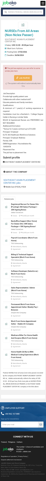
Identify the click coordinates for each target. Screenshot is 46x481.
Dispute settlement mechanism (11, 460)
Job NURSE (24, 78)
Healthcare (15, 135)
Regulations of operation (9, 456)
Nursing (13, 117)
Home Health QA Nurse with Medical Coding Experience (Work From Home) (25, 354)
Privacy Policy (22, 456)
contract (21, 129)
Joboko (9, 3)
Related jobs (9, 199)
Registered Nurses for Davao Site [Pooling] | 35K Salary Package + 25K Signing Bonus (25, 207)
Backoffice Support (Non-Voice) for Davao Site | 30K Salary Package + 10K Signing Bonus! (24, 224)
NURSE (10, 31)
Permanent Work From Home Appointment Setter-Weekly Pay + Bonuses (24, 307)
